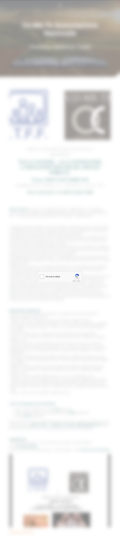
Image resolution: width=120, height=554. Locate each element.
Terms (78, 281)
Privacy (74, 281)
